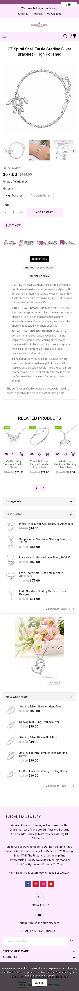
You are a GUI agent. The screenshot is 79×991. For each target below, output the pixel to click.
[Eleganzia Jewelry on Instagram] (43, 883)
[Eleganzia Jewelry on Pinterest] (36, 883)
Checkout (23, 13)
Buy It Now (13, 225)
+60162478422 (39, 904)
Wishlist (38, 13)
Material (8, 188)
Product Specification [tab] (39, 267)
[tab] (39, 259)
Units (6, 204)
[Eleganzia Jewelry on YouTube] (51, 883)
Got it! (39, 982)
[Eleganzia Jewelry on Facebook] (28, 883)
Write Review (12, 168)
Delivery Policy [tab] (39, 276)
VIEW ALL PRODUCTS (60, 608)
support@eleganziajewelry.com (39, 922)
